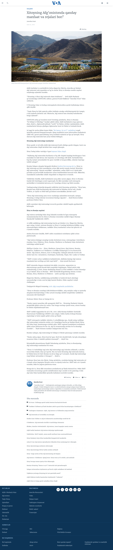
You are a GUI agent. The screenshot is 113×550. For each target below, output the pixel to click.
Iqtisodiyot (5, 502)
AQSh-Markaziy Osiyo (9, 492)
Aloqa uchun (34, 542)
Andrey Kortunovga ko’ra (67, 166)
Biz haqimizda (6, 542)
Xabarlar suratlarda (35, 506)
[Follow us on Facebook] (58, 489)
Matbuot (5, 509)
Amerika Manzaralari (36, 492)
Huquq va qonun (7, 506)
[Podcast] (75, 489)
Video (31, 496)
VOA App (5, 529)
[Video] (107, 3)
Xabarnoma (33, 532)
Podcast (4, 532)
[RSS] (70, 489)
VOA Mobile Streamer (64, 532)
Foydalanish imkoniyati (64, 545)
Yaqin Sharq (6, 499)
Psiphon (59, 529)
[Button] (83, 29)
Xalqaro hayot (33, 499)
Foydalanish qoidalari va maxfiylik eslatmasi (96, 543)
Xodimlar (5, 545)
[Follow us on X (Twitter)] (62, 489)
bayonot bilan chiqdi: (58, 151)
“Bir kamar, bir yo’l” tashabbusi (64, 130)
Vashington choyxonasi (36, 502)
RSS (31, 529)
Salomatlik (5, 512)
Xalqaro (30, 9)
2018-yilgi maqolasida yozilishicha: (61, 286)
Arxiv (31, 545)
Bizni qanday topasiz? (64, 542)
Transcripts (33, 512)
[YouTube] (102, 3)
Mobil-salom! (33, 509)
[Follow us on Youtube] (66, 489)
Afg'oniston (6, 496)
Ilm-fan (4, 516)
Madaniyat (5, 519)
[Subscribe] (79, 489)
